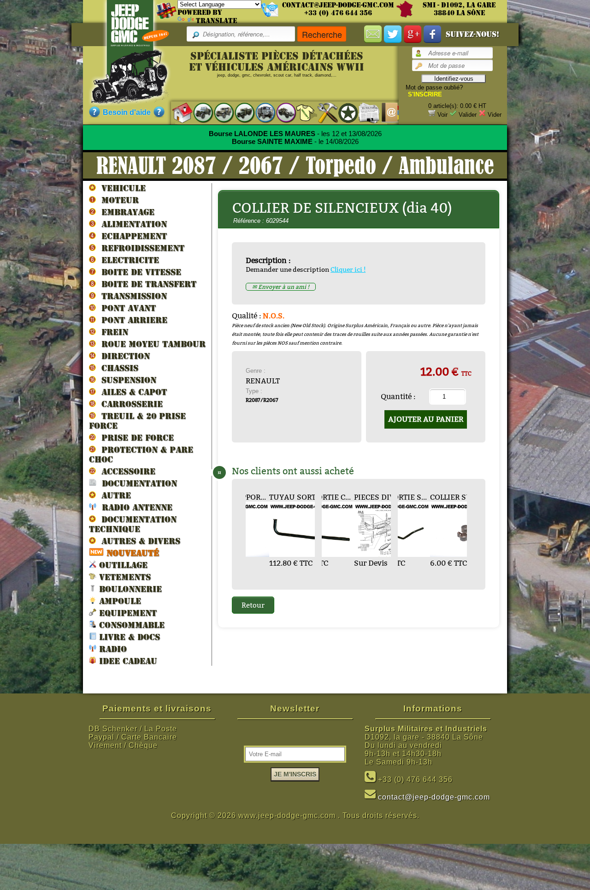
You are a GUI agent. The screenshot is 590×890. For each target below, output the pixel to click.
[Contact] (385, 112)
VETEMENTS (123, 576)
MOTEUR (117, 200)
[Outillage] (323, 112)
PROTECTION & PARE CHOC (141, 454)
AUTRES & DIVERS (138, 541)
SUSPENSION (126, 379)
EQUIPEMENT (126, 612)
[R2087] (260, 112)
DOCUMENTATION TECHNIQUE (133, 524)
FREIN (112, 332)
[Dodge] (219, 112)
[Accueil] (177, 112)
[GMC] (240, 112)
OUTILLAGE (122, 564)
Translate (216, 21)
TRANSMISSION (131, 296)
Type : (254, 391)
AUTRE (113, 495)
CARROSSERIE (129, 403)
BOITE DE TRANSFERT (146, 284)
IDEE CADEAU (126, 660)
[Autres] (281, 112)
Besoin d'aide (127, 112)
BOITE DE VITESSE (138, 272)
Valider (468, 114)
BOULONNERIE (129, 588)
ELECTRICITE (127, 260)
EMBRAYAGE (125, 212)
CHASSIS (117, 367)
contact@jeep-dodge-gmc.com (338, 5)
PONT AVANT (126, 308)
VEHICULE (121, 188)
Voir (442, 114)
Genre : (256, 370)
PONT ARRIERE (131, 320)
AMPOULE (118, 600)
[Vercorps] (302, 112)
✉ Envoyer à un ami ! (280, 286)
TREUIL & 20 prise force (137, 420)
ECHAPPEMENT (131, 236)
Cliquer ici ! (348, 269)
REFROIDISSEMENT (140, 248)
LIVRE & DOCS (128, 636)
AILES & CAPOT (131, 391)
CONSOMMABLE (130, 624)
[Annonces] (364, 112)
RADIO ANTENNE (134, 507)
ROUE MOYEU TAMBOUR (151, 343)
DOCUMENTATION (136, 483)
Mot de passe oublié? (434, 87)
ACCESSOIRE (125, 471)
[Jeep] (198, 112)
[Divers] (343, 113)
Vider (495, 114)
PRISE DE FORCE (135, 437)
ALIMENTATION (131, 224)
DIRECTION (123, 355)
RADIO (111, 648)
